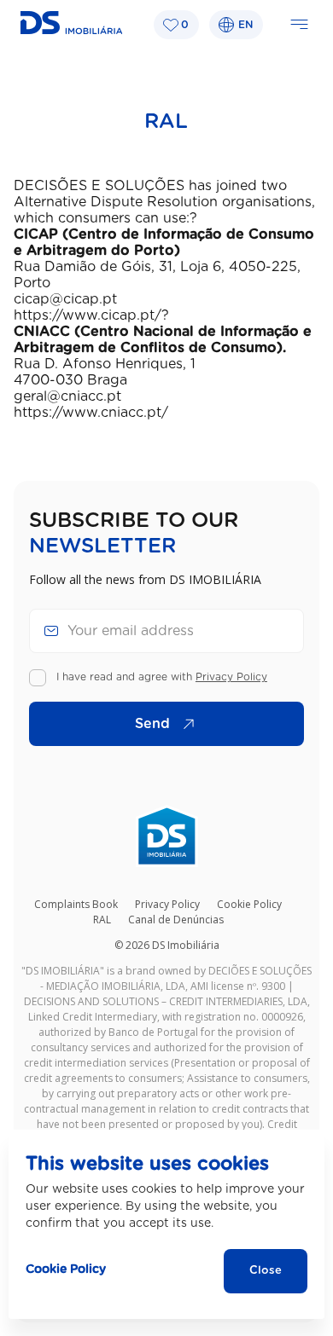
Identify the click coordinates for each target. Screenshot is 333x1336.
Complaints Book (76, 904)
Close (265, 1270)
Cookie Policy (249, 904)
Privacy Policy (231, 677)
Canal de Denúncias (176, 919)
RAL (102, 919)
